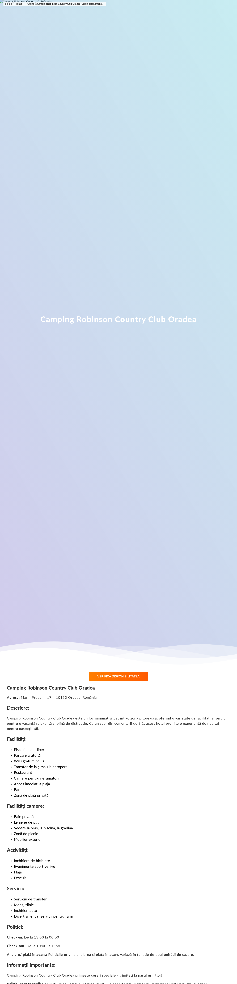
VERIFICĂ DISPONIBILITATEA (118, 676)
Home (8, 4)
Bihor (19, 4)
